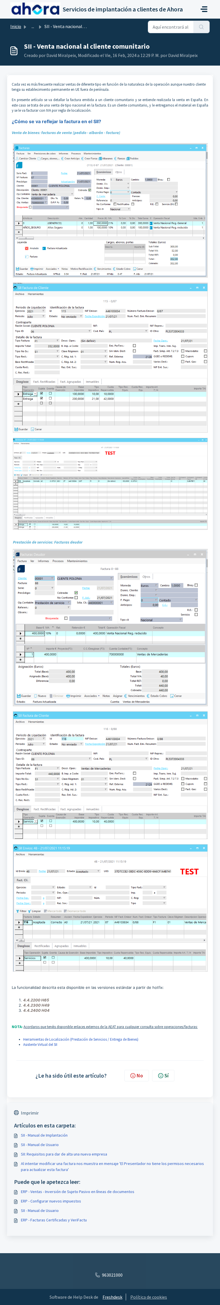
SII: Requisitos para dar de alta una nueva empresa (64, 1154)
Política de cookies (148, 1297)
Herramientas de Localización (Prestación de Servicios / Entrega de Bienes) (80, 1039)
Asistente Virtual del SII (40, 1044)
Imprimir (30, 1113)
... (33, 26)
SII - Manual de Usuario (40, 1144)
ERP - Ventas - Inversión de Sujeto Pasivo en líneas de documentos (77, 1191)
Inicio (15, 26)
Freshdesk (112, 1297)
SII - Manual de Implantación (44, 1135)
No (140, 1075)
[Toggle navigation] (204, 9)
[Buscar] (201, 27)
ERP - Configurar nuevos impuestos (51, 1201)
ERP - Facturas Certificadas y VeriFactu (54, 1220)
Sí (166, 1075)
